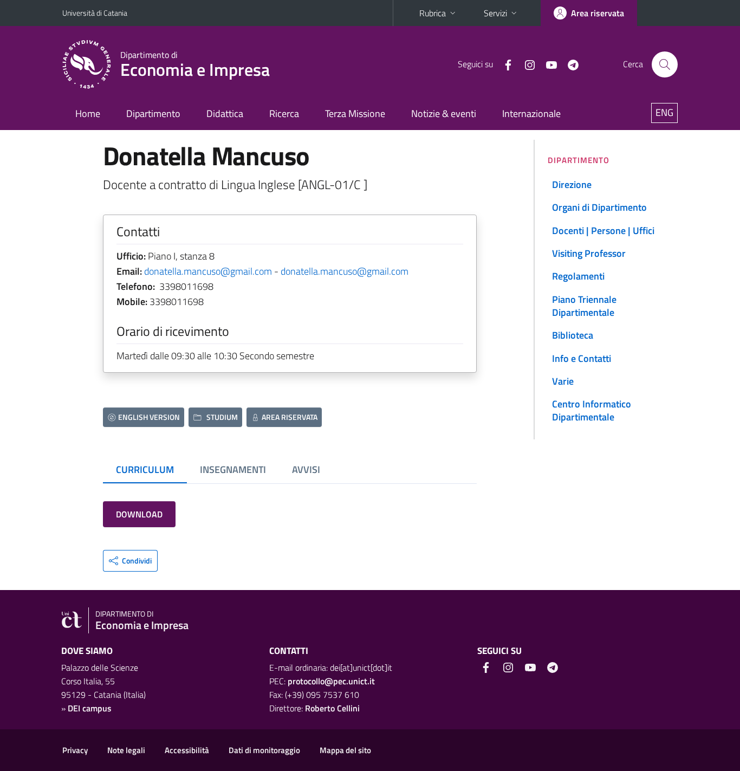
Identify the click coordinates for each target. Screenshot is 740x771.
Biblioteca (572, 335)
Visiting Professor (589, 253)
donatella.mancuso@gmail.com (208, 271)
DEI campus (90, 708)
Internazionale (531, 113)
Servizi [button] (495, 13)
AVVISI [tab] (306, 469)
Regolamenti (578, 276)
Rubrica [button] (432, 13)
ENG (664, 112)
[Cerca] (665, 64)
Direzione (572, 184)
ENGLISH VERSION (149, 417)
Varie (563, 381)
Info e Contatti (581, 358)
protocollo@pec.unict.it (331, 681)
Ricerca (284, 113)
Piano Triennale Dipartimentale (584, 306)
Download (139, 514)
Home (87, 113)
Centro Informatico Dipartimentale (591, 410)
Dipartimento (153, 113)
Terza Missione (355, 113)
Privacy (75, 750)
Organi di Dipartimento (599, 207)
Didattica (224, 113)
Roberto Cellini (332, 708)
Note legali (126, 750)
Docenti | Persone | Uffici (603, 230)
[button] (130, 561)
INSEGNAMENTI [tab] (233, 469)
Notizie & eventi (443, 113)
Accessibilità (187, 750)
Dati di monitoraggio (264, 750)
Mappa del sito (345, 750)
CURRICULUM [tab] (145, 469)
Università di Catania (94, 12)
